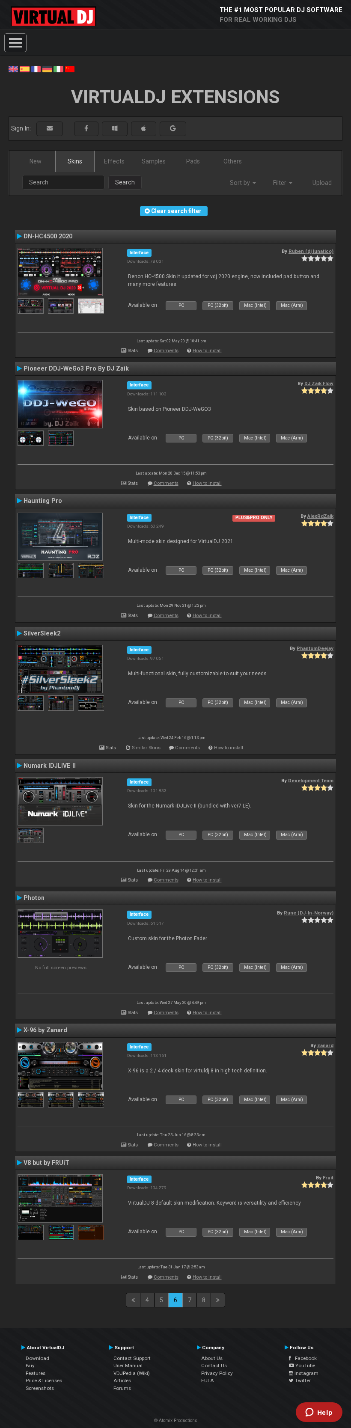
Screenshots (40, 1388)
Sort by (241, 182)
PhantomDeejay (315, 648)
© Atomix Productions (175, 1420)
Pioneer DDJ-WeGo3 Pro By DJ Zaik (76, 368)
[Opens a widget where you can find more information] (318, 1413)
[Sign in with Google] (173, 129)
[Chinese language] (69, 68)
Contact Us (214, 1366)
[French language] (36, 68)
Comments (166, 350)
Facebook (304, 1358)
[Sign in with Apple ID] (143, 129)
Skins (75, 161)
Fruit (328, 1178)
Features (35, 1373)
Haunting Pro (43, 500)
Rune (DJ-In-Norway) (308, 913)
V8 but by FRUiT (46, 1162)
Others (232, 161)
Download (37, 1358)
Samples (154, 161)
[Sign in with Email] (49, 129)
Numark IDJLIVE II (50, 765)
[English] (13, 68)
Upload (322, 182)
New (36, 161)
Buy (30, 1366)
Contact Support (132, 1358)
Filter (280, 182)
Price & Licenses (44, 1380)
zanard (325, 1045)
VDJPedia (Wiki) (131, 1373)
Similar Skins (146, 748)
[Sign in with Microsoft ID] (115, 129)
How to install (207, 350)
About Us (212, 1358)
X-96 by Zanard (45, 1030)
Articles (122, 1380)
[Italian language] (58, 68)
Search (125, 182)
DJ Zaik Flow (318, 383)
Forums (122, 1388)
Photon (34, 897)
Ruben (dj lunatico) (311, 251)
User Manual (128, 1366)
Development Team (310, 781)
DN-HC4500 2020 (48, 236)
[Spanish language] (24, 68)
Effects (114, 161)
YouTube (304, 1366)
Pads (193, 161)
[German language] (47, 68)
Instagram (305, 1373)
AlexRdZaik (320, 516)
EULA (207, 1380)
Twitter (302, 1380)
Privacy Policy (217, 1373)
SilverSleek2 (42, 633)
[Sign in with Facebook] (86, 129)
